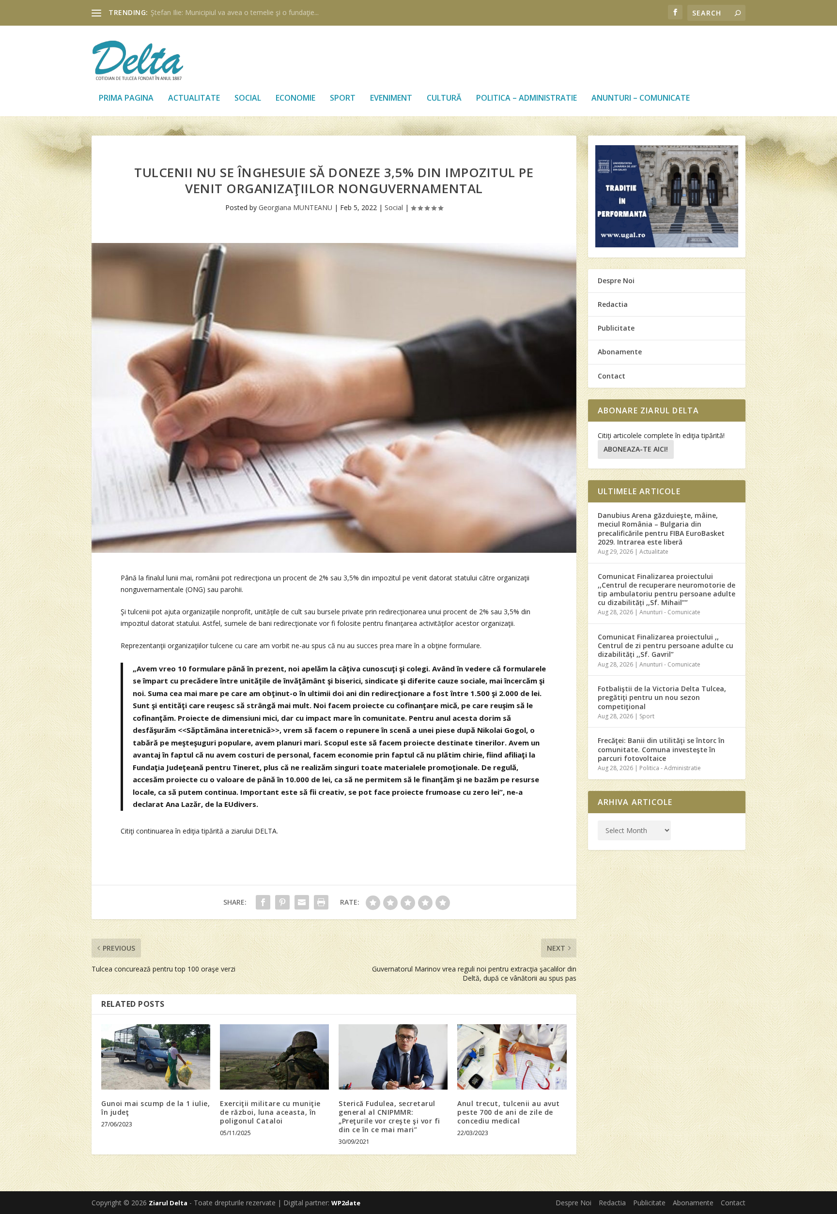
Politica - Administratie (670, 768)
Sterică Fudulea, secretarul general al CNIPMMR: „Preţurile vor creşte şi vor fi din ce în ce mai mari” (389, 1117)
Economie (295, 98)
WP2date (345, 1203)
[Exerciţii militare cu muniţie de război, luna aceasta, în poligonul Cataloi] (274, 1057)
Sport (343, 98)
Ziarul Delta (168, 1203)
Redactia (613, 304)
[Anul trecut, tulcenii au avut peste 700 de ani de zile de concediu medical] (511, 1057)
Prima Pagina (126, 98)
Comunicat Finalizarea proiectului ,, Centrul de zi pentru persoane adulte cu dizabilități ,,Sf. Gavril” (665, 645)
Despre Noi (616, 280)
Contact (611, 375)
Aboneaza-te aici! (636, 449)
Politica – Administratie (526, 98)
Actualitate (194, 98)
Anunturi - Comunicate (669, 612)
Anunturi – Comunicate (640, 98)
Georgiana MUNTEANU (295, 207)
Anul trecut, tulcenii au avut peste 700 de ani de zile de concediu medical (508, 1112)
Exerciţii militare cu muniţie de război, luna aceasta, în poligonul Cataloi (270, 1112)
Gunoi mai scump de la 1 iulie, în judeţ (155, 1108)
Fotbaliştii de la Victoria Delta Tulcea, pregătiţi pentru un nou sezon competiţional (662, 697)
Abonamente (620, 351)
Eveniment (391, 98)
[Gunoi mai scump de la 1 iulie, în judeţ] (155, 1057)
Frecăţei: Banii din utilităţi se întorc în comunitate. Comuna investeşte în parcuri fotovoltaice (661, 749)
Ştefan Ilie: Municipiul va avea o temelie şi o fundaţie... (235, 12)
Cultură (444, 98)
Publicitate (616, 328)
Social (247, 98)
